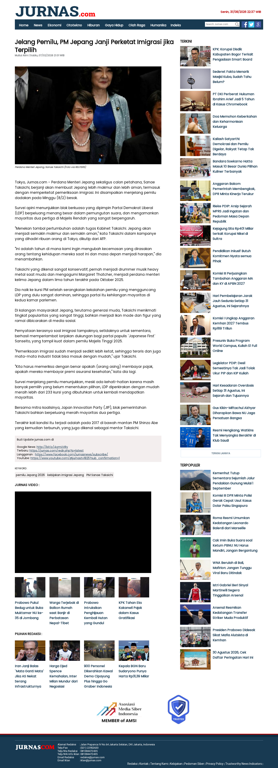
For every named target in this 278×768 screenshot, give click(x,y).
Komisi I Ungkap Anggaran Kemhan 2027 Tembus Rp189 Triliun (233, 323)
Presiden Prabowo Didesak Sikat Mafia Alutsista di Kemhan (234, 635)
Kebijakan (176, 763)
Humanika (158, 25)
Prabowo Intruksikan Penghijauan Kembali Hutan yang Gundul (95, 612)
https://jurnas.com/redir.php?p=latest (57, 450)
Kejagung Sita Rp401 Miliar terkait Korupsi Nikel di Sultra (233, 233)
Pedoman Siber (194, 763)
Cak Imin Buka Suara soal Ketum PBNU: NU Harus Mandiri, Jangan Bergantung (235, 545)
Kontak (143, 763)
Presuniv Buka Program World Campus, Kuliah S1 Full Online (235, 345)
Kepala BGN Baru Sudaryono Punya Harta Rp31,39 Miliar (134, 671)
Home (23, 25)
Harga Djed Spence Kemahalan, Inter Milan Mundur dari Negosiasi (63, 676)
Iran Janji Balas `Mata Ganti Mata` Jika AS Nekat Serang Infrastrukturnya (29, 676)
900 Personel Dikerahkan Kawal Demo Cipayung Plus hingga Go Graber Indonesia (98, 676)
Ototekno (74, 25)
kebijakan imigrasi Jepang (65, 475)
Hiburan (93, 25)
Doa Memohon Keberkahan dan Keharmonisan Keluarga (235, 121)
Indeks (176, 25)
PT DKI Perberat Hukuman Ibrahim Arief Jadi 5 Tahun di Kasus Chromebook (233, 99)
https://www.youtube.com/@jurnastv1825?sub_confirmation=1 (75, 458)
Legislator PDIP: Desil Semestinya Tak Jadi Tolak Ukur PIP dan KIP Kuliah (234, 368)
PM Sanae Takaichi (99, 475)
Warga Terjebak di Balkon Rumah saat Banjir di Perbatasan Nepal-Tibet (64, 612)
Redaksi (132, 763)
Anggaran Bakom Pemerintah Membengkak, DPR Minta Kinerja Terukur (234, 188)
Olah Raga (137, 25)
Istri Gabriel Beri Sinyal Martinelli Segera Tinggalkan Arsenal (230, 590)
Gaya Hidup (114, 25)
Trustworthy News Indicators (243, 763)
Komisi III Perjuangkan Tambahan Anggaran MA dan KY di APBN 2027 (233, 278)
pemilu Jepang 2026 (30, 475)
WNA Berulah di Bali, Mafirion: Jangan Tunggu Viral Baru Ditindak (232, 567)
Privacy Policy (214, 763)
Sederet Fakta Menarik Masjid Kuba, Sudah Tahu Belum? (232, 76)
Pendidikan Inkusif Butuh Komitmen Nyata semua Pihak (232, 256)
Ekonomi (54, 25)
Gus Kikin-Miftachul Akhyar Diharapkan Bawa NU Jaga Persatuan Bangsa (234, 412)
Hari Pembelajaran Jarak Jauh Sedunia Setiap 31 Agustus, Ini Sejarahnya (232, 300)
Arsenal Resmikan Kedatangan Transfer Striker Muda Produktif (230, 612)
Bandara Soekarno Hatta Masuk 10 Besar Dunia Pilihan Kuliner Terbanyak (235, 166)
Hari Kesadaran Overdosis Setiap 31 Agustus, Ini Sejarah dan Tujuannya (233, 390)
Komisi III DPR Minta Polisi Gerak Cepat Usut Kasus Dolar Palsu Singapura (232, 500)
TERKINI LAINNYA (220, 453)
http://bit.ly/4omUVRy (52, 447)
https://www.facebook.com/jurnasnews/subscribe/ (71, 454)
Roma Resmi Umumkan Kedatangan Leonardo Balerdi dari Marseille (231, 523)
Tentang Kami (159, 763)
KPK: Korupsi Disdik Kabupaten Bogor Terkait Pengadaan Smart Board (233, 54)
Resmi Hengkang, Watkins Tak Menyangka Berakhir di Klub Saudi (234, 435)
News (38, 25)
